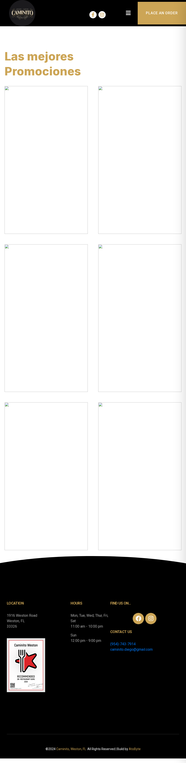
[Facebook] (138, 618)
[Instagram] (102, 14)
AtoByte (135, 749)
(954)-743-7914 (123, 644)
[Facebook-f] (93, 14)
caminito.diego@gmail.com (131, 649)
